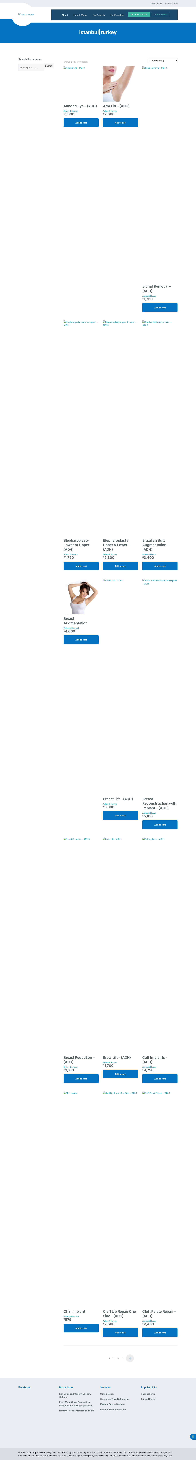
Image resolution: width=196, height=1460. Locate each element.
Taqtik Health (38, 1452)
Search (48, 66)
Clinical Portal (171, 3)
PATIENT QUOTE (139, 15)
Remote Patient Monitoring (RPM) (76, 1410)
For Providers (117, 15)
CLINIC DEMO (160, 15)
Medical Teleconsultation (113, 1409)
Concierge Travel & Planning (114, 1399)
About (65, 15)
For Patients (99, 15)
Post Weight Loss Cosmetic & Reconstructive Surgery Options (76, 1404)
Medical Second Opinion (112, 1404)
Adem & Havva (70, 111)
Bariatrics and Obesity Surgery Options (75, 1395)
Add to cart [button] (81, 123)
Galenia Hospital (71, 628)
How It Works (80, 15)
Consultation (107, 1394)
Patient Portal (156, 3)
